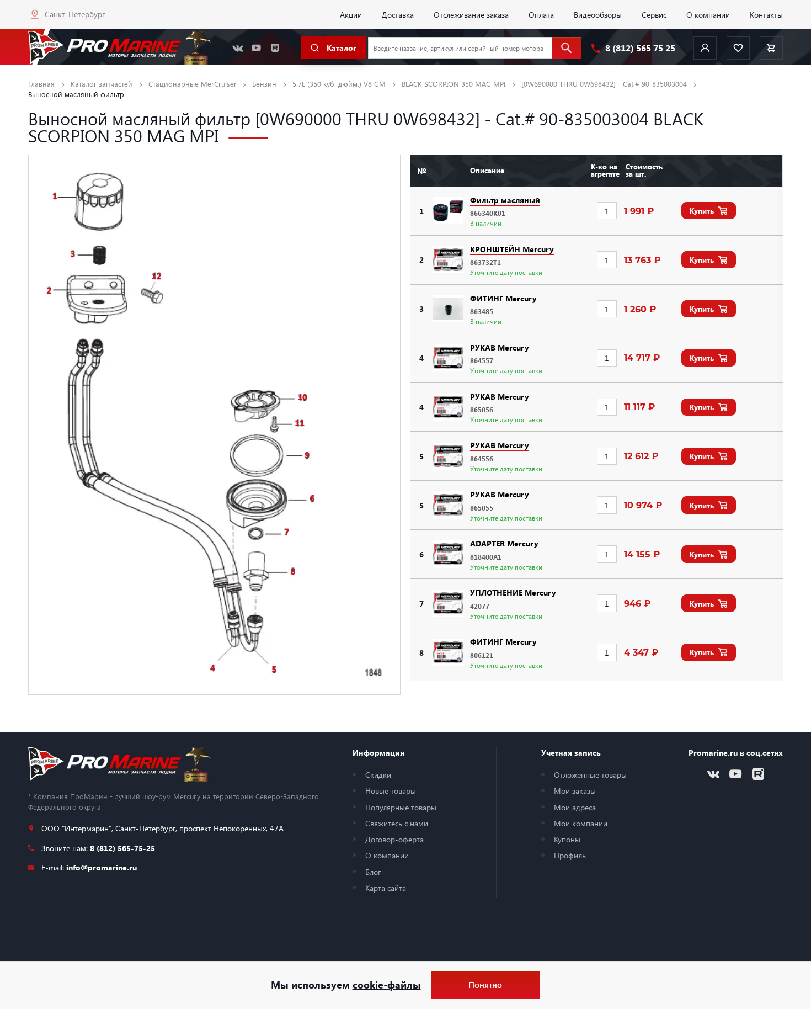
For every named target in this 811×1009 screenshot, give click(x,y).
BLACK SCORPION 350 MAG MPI (453, 83)
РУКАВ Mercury (499, 347)
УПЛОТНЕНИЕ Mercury (513, 592)
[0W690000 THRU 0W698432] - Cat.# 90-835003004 (604, 83)
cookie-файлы (387, 984)
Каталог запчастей (101, 83)
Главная (41, 83)
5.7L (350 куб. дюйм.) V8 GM (339, 83)
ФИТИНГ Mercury (503, 298)
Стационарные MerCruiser (192, 83)
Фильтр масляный (505, 199)
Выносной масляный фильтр (76, 94)
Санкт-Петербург (75, 13)
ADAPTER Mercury (504, 543)
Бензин (264, 83)
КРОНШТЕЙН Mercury (512, 248)
